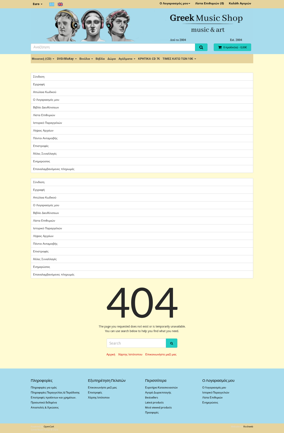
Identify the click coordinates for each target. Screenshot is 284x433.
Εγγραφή (39, 84)
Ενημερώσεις (41, 161)
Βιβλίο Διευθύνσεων (46, 107)
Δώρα (111, 58)
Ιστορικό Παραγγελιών (47, 122)
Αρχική (110, 354)
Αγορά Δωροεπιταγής (158, 392)
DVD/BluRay (66, 58)
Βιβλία (100, 58)
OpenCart (49, 426)
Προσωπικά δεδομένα (44, 402)
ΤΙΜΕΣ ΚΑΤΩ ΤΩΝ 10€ (178, 58)
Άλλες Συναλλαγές (45, 153)
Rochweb (248, 426)
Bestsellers (151, 397)
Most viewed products (158, 407)
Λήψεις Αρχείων (43, 130)
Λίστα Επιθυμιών (44, 115)
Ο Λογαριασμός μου (174, 3)
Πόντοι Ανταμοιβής (45, 138)
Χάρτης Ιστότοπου (130, 354)
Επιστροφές (41, 146)
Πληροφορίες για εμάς (44, 387)
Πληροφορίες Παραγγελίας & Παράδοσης (55, 392)
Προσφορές (152, 412)
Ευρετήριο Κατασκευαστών (161, 387)
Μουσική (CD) (42, 58)
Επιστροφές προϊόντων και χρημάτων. (53, 397)
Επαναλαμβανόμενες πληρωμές (53, 169)
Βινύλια (85, 58)
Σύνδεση (38, 76)
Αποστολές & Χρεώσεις (45, 407)
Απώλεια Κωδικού (44, 92)
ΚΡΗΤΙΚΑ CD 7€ (149, 58)
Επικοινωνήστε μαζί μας (161, 354)
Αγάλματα (126, 58)
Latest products (154, 402)
